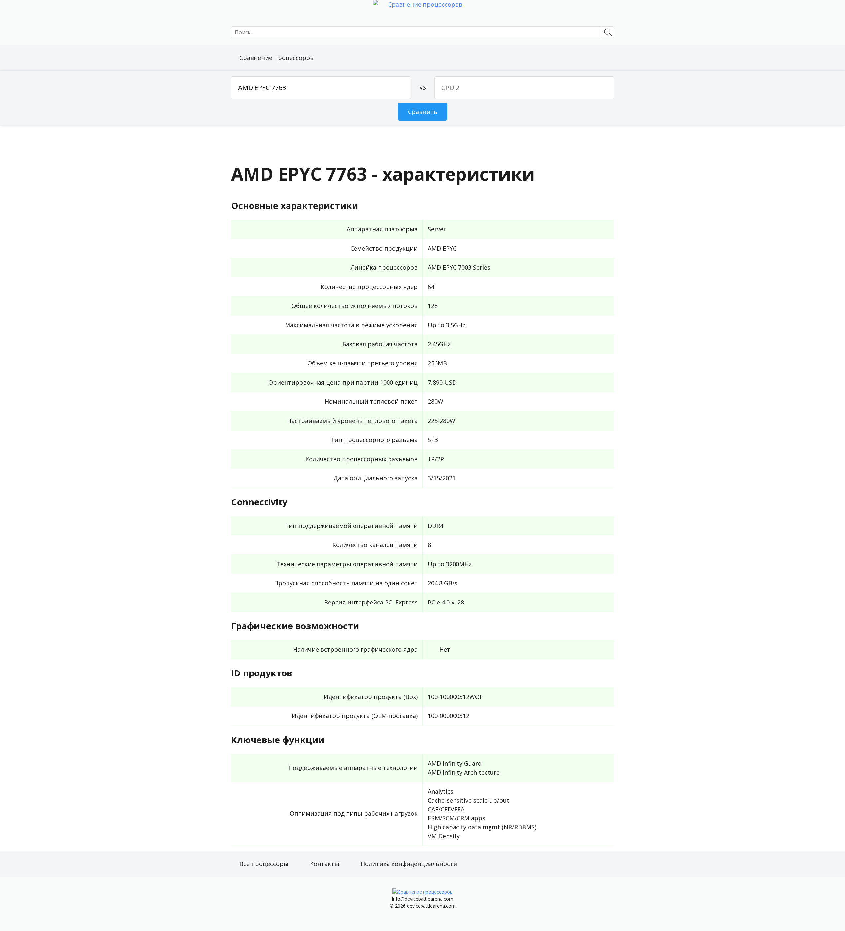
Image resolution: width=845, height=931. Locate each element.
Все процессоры (263, 864)
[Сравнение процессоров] (422, 13)
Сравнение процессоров (276, 58)
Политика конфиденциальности (409, 864)
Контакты (324, 864)
